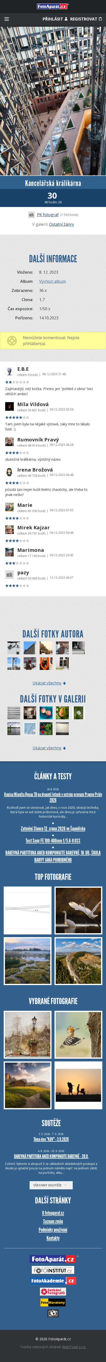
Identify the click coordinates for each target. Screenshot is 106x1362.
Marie (24, 505)
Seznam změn (53, 1221)
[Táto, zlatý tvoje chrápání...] (46, 647)
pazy (23, 573)
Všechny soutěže (48, 1185)
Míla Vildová (33, 404)
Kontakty (53, 1238)
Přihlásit (53, 19)
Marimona (30, 550)
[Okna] (13, 647)
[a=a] (30, 712)
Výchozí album (52, 281)
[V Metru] (46, 663)
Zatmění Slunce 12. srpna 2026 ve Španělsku (53, 828)
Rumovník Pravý (38, 440)
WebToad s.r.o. (74, 1346)
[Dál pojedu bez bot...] (13, 663)
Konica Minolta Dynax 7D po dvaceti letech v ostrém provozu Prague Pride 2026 (53, 797)
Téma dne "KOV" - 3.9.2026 (51, 1139)
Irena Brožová (35, 470)
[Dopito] (62, 663)
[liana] (46, 728)
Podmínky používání (53, 1229)
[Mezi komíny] (62, 647)
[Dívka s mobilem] (30, 647)
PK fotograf (48, 214)
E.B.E (23, 369)
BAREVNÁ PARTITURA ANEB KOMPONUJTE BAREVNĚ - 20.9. (51, 1156)
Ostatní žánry (61, 224)
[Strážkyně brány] (13, 712)
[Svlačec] (78, 712)
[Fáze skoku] (30, 663)
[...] (62, 728)
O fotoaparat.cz (53, 1213)
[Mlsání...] (62, 712)
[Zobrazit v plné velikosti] (53, 101)
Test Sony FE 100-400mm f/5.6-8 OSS (53, 840)
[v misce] (46, 712)
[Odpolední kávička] (78, 647)
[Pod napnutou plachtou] (30, 728)
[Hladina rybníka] (13, 728)
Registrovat (84, 19)
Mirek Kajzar (33, 528)
